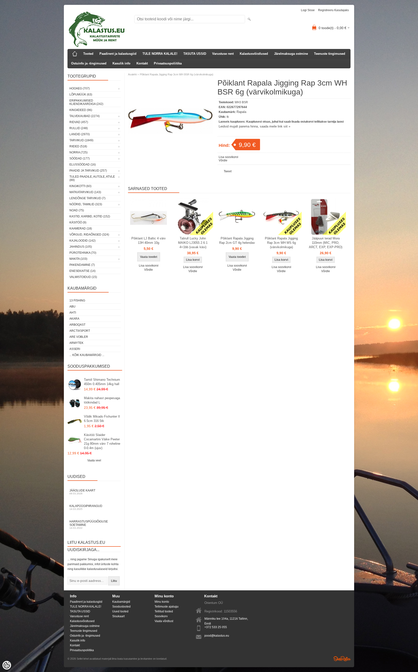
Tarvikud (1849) (81, 140)
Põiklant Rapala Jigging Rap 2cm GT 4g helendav (237, 241)
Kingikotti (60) (80, 186)
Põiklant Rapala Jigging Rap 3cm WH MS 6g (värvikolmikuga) (281, 243)
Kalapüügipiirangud (85, 507)
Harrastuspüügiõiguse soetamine (88, 524)
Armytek (76, 343)
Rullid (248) (78, 128)
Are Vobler (78, 337)
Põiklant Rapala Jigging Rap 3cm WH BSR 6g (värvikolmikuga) (176, 74)
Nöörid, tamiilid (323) (85, 204)
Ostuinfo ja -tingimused (88, 63)
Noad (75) (76, 210)
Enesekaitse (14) (82, 271)
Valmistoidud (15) (83, 277)
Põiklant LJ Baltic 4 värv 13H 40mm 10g (148, 241)
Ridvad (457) (78, 122)
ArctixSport (79, 330)
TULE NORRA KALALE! (159, 53)
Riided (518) (78, 146)
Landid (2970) (79, 134)
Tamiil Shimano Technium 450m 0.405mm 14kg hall (102, 382)
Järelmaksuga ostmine (291, 53)
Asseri (74, 349)
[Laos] (192, 216)
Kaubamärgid (121, 601)
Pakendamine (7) (82, 265)
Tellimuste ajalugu (167, 606)
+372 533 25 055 (215, 627)
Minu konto (162, 601)
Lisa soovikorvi (228, 157)
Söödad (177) (79, 158)
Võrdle (223, 160)
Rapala (241, 112)
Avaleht (132, 74)
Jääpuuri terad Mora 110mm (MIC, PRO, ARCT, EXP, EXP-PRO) (325, 243)
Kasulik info (121, 63)
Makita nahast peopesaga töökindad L (102, 400)
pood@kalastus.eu (216, 635)
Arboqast (77, 324)
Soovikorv (161, 616)
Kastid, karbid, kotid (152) (89, 216)
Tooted (88, 53)
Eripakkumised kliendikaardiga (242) (86, 102)
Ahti (72, 312)
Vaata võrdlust (164, 621)
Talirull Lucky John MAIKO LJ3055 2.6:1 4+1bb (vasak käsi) (193, 243)
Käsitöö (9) (77, 222)
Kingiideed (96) (80, 110)
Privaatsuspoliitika (168, 63)
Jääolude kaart (82, 492)
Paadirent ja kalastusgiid (117, 53)
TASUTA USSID (194, 53)
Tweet (227, 171)
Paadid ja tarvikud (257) (88, 170)
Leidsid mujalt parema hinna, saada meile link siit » (254, 126)
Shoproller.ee (342, 658)
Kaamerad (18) (80, 228)
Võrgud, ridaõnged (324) (89, 234)
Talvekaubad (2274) (84, 116)
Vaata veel (94, 460)
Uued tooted (120, 611)
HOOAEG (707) (79, 88)
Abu (72, 306)
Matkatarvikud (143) (85, 192)
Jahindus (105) (80, 246)
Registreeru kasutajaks (333, 10)
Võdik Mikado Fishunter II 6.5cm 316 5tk (102, 419)
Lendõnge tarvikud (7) (87, 198)
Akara (74, 318)
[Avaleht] (75, 54)
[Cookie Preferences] (6, 665)
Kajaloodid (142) (82, 240)
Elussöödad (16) (82, 164)
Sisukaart (118, 616)
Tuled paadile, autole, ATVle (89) (92, 178)
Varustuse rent (223, 53)
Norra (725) (78, 152)
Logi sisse (308, 10)
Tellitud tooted (164, 611)
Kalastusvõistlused (254, 53)
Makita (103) (78, 259)
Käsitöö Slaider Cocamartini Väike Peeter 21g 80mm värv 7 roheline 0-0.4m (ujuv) (102, 441)
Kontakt (142, 63)
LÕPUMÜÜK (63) (80, 94)
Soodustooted (121, 606)
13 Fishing (77, 300)
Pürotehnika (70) (82, 252)
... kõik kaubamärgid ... (86, 355)
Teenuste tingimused (329, 53)
